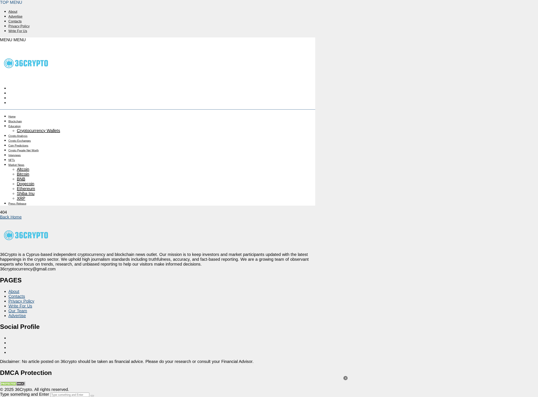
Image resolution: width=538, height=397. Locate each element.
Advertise (15, 16)
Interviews (14, 155)
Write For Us (17, 31)
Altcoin (23, 169)
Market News (16, 165)
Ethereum (26, 188)
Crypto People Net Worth (23, 150)
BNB (21, 179)
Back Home (11, 217)
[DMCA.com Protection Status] (12, 384)
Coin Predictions (18, 145)
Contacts (15, 21)
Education (14, 126)
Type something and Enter (24, 394)
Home (12, 116)
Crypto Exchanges (19, 140)
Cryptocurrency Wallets (38, 130)
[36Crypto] (26, 76)
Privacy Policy (19, 26)
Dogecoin (25, 183)
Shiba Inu (25, 193)
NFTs (11, 160)
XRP (21, 198)
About (12, 11)
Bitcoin (23, 174)
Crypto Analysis (18, 136)
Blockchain (15, 121)
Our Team (17, 310)
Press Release (17, 203)
